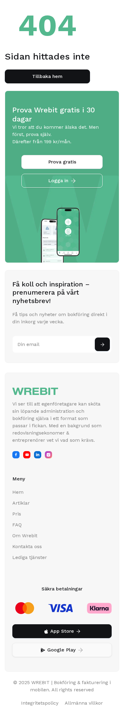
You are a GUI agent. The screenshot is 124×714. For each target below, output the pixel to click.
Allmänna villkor (84, 703)
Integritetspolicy (39, 703)
